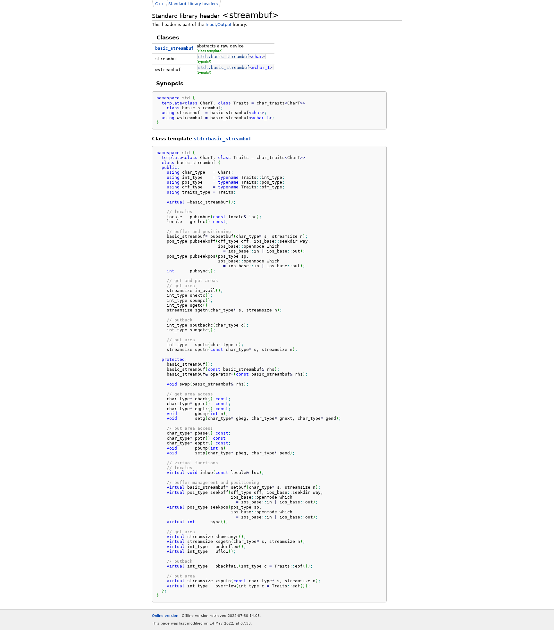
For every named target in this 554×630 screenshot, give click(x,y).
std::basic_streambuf (222, 138)
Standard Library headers (193, 4)
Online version (165, 616)
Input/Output (218, 24)
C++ (159, 4)
